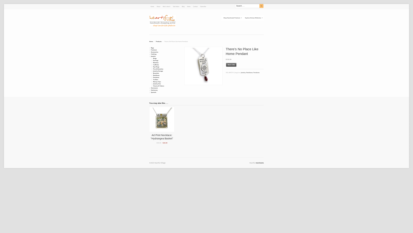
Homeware (154, 88)
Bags (152, 48)
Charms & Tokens (158, 86)
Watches (156, 63)
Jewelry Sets (157, 84)
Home (152, 6)
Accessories (154, 52)
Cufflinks (156, 65)
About (158, 6)
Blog (183, 6)
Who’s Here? (166, 6)
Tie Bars (155, 79)
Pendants (256, 72)
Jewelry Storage (158, 71)
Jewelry (243, 72)
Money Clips (157, 82)
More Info (231, 65)
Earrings (155, 60)
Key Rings (156, 67)
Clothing (153, 54)
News (188, 6)
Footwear (154, 50)
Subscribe (203, 6)
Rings (155, 58)
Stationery (154, 90)
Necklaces (249, 72)
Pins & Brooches (158, 69)
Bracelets (156, 73)
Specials (153, 92)
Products (159, 41)
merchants (260, 163)
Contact (195, 6)
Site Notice (176, 6)
